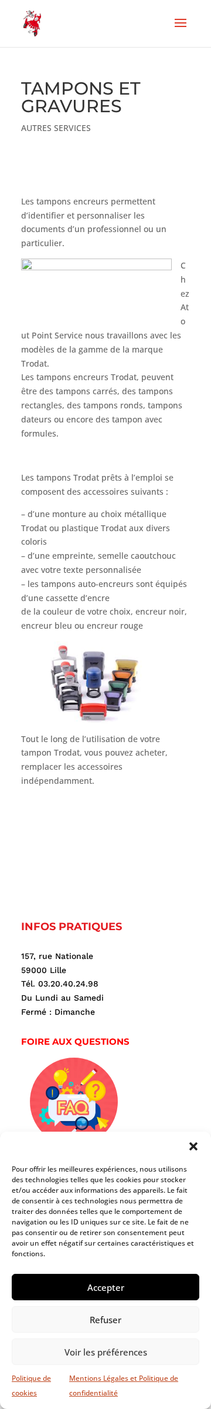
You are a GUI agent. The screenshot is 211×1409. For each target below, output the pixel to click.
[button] (193, 1146)
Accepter (105, 1287)
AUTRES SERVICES (56, 127)
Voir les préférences (105, 1352)
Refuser (105, 1320)
